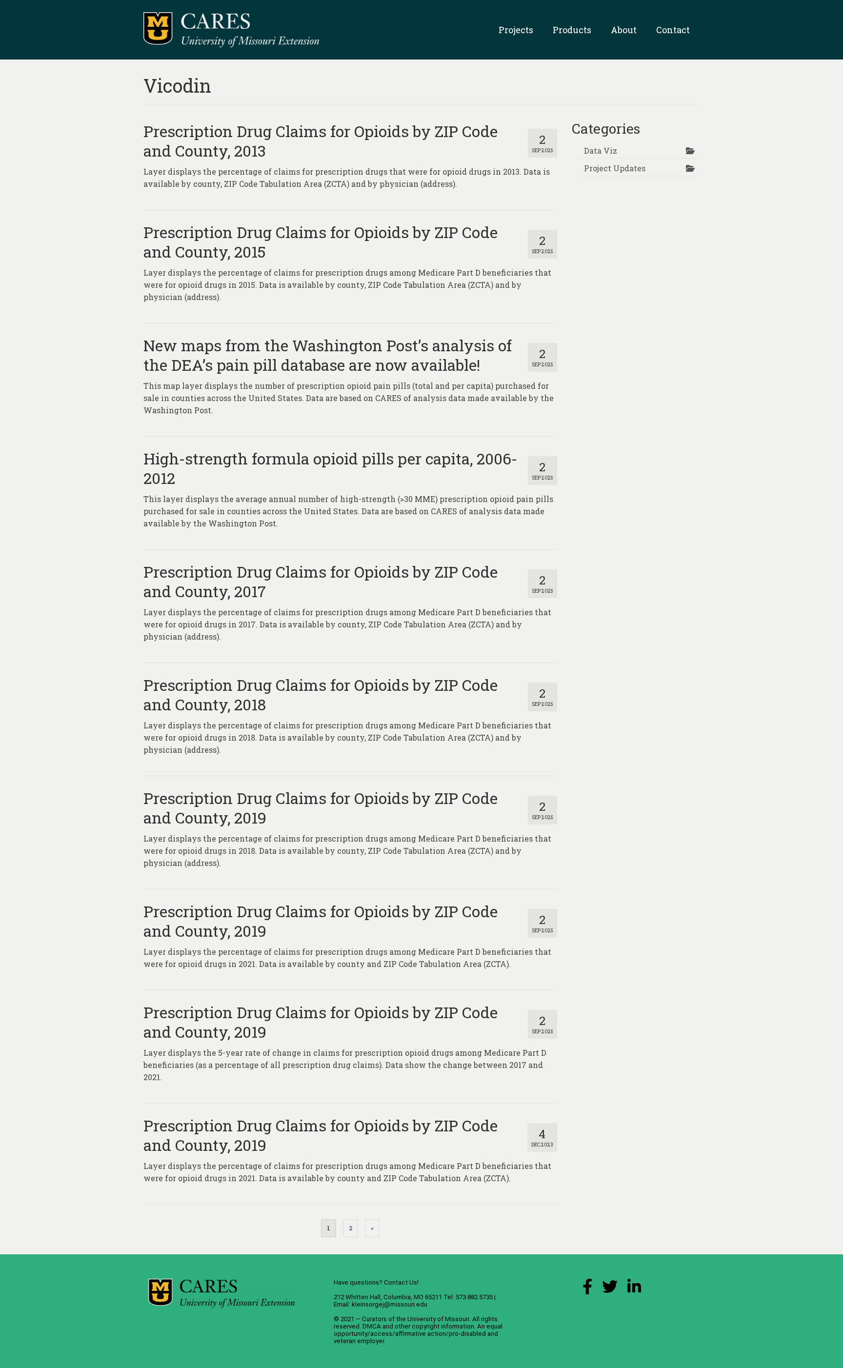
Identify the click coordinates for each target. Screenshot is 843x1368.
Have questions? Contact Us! (376, 1282)
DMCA (371, 1326)
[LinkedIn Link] (634, 1289)
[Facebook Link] (587, 1289)
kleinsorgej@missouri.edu (389, 1304)
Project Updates (614, 168)
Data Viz (600, 150)
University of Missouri (438, 1319)
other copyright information (434, 1326)
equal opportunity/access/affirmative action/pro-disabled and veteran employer (418, 1334)
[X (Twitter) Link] (610, 1289)
